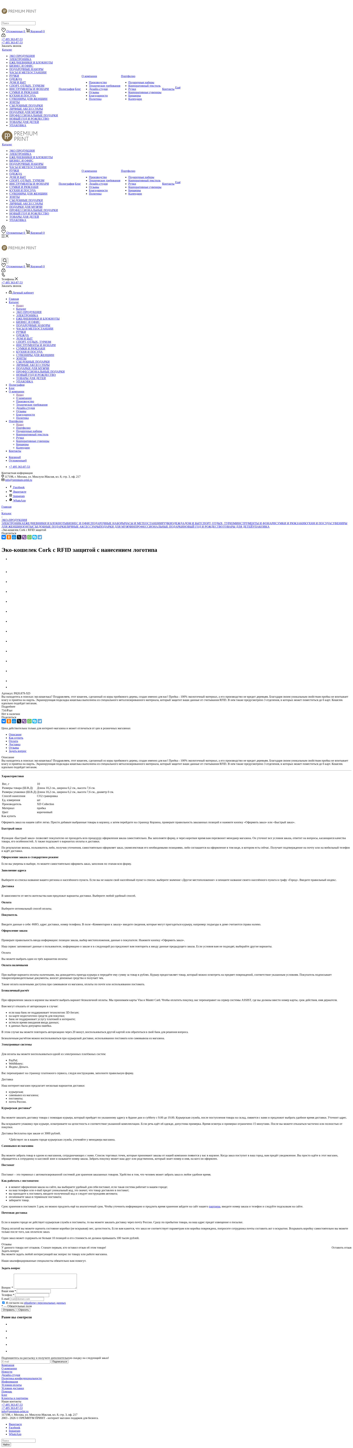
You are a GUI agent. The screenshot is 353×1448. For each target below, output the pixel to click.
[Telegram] (40, 537)
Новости (6, 1371)
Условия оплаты (11, 1384)
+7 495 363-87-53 (12, 39)
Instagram (19, 496)
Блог (4, 1394)
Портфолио (23, 427)
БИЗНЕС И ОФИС (79, 523)
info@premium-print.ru (18, 480)
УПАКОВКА (261, 526)
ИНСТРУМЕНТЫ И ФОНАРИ (255, 523)
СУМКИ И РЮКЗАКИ (289, 523)
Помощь (6, 1391)
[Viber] (24, 537)
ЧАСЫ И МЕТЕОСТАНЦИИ (143, 523)
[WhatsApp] (29, 537)
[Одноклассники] (9, 537)
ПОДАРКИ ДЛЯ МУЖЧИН (117, 526)
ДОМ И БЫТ (192, 523)
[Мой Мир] (14, 537)
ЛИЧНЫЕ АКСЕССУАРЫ (82, 526)
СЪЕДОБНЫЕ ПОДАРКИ (49, 526)
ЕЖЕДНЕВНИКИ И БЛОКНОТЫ (45, 523)
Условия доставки (12, 1388)
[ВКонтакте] (3, 537)
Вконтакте (19, 491)
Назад (20, 305)
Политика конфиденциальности (21, 1378)
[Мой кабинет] (3, 35)
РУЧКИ (167, 523)
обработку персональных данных (45, 1302)
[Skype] (34, 537)
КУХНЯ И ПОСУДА (317, 523)
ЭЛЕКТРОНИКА (12, 523)
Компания (7, 1365)
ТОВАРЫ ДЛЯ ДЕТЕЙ (238, 526)
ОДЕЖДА (178, 523)
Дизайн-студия (10, 1375)
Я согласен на (36, 1302)
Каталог (21, 308)
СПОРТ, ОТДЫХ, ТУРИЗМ (218, 523)
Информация (9, 1381)
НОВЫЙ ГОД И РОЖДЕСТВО (203, 526)
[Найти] (2, 27)
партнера (214, 1206)
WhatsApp (19, 500)
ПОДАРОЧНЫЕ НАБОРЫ (108, 523)
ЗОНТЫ (27, 526)
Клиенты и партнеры (14, 1398)
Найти (6, 1444)
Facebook (19, 487)
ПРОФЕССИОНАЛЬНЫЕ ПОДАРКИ (159, 526)
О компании (24, 398)
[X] (19, 537)
